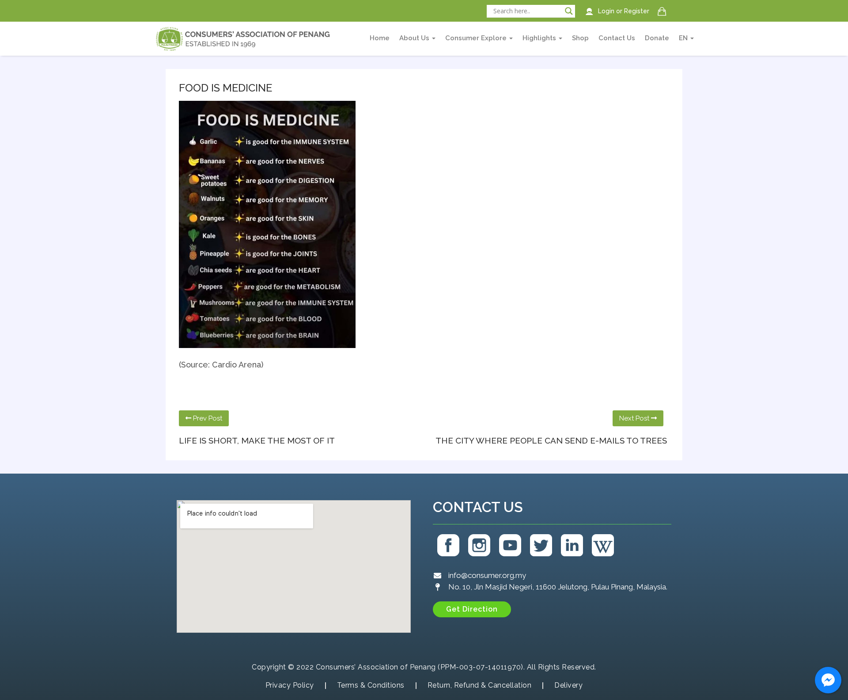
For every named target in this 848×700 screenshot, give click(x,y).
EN (684, 38)
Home (380, 38)
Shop (580, 38)
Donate (657, 38)
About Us (415, 38)
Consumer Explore (476, 38)
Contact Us (616, 38)
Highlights (540, 38)
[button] (472, 609)
